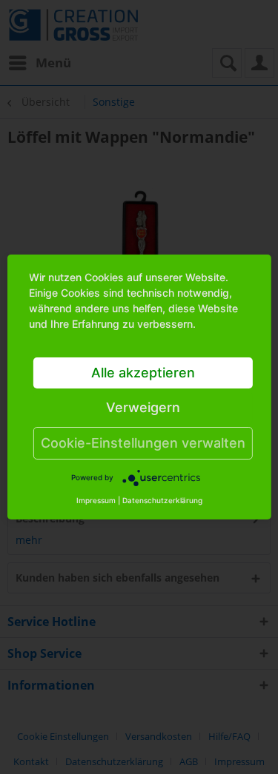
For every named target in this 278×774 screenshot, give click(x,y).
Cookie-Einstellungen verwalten (143, 443)
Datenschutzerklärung (162, 500)
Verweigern (143, 407)
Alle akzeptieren (143, 372)
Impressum (96, 500)
